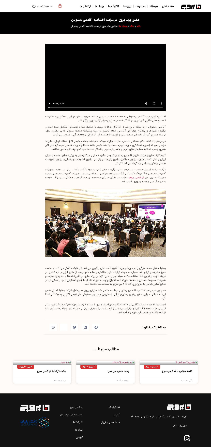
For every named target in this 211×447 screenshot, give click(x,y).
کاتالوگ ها (113, 6)
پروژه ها (127, 6)
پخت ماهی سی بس (118, 371)
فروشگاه (154, 6)
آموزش (117, 415)
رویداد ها (99, 6)
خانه (138, 26)
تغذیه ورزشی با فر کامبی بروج (177, 371)
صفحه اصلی (168, 6)
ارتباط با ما (85, 6)
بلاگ (132, 26)
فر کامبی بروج (136, 177)
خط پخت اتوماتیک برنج (71, 415)
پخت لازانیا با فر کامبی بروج (51, 371)
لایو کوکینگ (114, 407)
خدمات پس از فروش (110, 422)
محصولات (141, 6)
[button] (49, 223)
